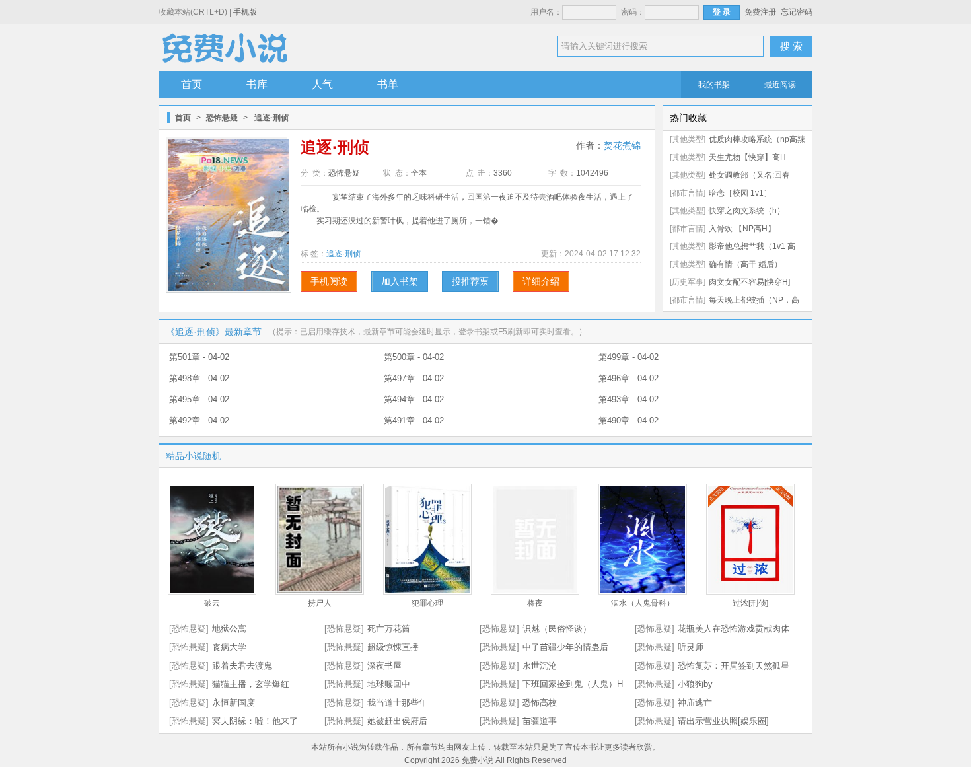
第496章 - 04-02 (628, 378)
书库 (257, 84)
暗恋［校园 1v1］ (740, 193)
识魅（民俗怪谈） (556, 629)
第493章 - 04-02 (628, 399)
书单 (387, 84)
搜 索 (791, 46)
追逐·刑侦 (343, 253)
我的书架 (714, 84)
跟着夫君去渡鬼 (242, 666)
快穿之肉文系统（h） (747, 210)
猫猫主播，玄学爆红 (250, 684)
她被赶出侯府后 (397, 721)
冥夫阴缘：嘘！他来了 (255, 721)
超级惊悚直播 (393, 647)
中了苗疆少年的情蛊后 (565, 647)
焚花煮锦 (622, 145)
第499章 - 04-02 (628, 357)
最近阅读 (780, 84)
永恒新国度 (233, 703)
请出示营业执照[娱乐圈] (723, 721)
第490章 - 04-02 (628, 420)
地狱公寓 (229, 629)
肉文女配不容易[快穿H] (749, 282)
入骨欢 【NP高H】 (742, 228)
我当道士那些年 (397, 703)
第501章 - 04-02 (199, 357)
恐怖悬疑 (222, 117)
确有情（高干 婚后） (745, 264)
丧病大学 (229, 647)
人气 (322, 84)
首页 (191, 84)
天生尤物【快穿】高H (747, 157)
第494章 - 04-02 (414, 399)
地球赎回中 (388, 684)
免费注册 (760, 12)
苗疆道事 (539, 721)
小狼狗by (695, 684)
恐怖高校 (539, 703)
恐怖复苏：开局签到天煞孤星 (733, 666)
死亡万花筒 (388, 629)
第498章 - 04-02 (199, 378)
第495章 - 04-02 (199, 399)
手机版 (245, 12)
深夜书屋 (384, 666)
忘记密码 (796, 12)
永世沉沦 (539, 666)
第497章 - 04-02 (414, 378)
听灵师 (690, 647)
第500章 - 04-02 (414, 357)
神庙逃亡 (695, 703)
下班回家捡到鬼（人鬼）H (572, 684)
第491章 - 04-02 (414, 420)
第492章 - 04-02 (199, 420)
